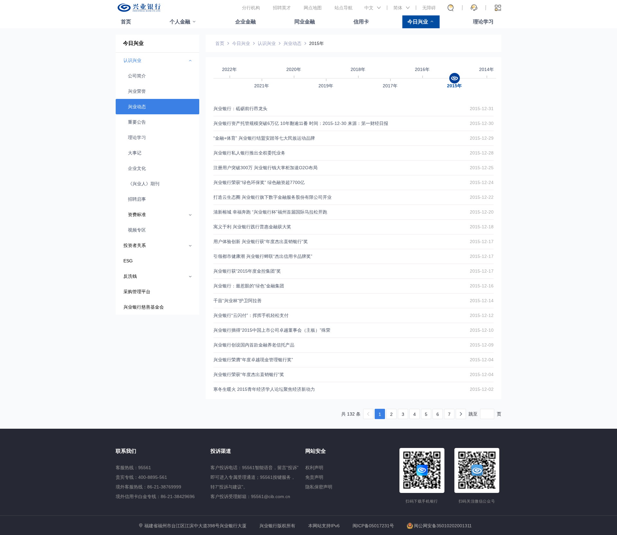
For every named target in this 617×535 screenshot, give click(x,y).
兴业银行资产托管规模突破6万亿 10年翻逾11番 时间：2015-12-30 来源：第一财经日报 (300, 123)
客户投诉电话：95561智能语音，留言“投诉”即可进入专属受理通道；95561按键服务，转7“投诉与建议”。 (254, 477)
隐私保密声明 (318, 486)
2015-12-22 (482, 197)
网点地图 (313, 7)
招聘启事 (137, 199)
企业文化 (137, 168)
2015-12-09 (482, 344)
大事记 (134, 152)
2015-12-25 (482, 167)
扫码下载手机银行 (422, 501)
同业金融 (304, 21)
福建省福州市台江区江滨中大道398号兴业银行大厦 (195, 525)
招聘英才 (282, 7)
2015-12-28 (482, 152)
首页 (126, 21)
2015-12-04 (482, 359)
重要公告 (137, 122)
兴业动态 (137, 106)
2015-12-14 (482, 300)
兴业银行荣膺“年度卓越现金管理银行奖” (253, 359)
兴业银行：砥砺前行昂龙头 (240, 108)
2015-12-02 (482, 389)
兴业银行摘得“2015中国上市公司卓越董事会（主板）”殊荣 (271, 330)
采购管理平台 (136, 291)
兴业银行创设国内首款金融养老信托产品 (253, 344)
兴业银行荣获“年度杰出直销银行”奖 (248, 374)
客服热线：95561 (133, 467)
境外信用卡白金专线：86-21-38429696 (155, 496)
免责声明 (314, 477)
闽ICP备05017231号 (373, 525)
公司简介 (137, 75)
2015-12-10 (482, 330)
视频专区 (137, 229)
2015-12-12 (482, 315)
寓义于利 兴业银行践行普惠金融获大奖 (252, 226)
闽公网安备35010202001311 (443, 525)
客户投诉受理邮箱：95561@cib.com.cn (250, 496)
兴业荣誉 (137, 91)
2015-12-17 (482, 241)
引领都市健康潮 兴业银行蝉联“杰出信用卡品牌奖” (262, 256)
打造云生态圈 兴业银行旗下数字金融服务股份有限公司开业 (272, 197)
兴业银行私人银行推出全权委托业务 (249, 152)
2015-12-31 (482, 108)
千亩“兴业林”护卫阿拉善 (237, 300)
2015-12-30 (482, 123)
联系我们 (126, 451)
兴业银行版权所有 (277, 525)
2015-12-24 (482, 182)
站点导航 (344, 7)
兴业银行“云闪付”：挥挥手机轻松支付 (251, 315)
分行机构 (251, 7)
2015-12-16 (482, 285)
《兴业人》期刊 (143, 183)
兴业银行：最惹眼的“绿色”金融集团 (248, 285)
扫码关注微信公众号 (477, 501)
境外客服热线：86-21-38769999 (148, 486)
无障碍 (429, 7)
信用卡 (361, 21)
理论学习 (483, 21)
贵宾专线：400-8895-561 (141, 477)
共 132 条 (351, 414)
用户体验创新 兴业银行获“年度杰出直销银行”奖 (260, 241)
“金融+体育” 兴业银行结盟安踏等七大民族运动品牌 (264, 138)
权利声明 (314, 467)
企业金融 (245, 21)
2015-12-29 (482, 138)
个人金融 (180, 21)
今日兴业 (417, 21)
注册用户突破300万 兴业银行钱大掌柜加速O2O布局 (265, 167)
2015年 (316, 43)
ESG (128, 260)
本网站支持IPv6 (324, 525)
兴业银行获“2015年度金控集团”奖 (247, 271)
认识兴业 (267, 43)
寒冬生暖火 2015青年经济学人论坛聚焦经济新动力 (264, 389)
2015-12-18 (482, 226)
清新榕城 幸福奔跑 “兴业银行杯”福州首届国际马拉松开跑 (270, 212)
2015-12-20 (482, 212)
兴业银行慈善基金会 (143, 307)
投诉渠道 (220, 451)
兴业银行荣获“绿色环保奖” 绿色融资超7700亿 (259, 182)
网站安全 (315, 451)
